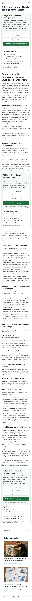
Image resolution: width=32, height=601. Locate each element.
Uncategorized (7, 563)
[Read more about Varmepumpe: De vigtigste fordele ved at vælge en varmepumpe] (16, 548)
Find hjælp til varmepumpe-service (16, 43)
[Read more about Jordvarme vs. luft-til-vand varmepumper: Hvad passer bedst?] (16, 574)
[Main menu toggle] (29, 2)
